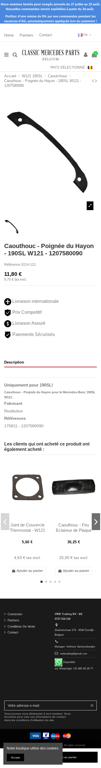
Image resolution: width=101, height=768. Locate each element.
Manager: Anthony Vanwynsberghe (75, 646)
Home (9, 35)
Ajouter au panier (30, 571)
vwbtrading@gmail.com (73, 653)
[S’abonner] (92, 705)
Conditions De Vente (21, 626)
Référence (12, 265)
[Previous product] (93, 81)
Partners (27, 35)
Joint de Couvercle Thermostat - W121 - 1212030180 (27, 530)
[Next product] (96, 81)
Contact (45, 35)
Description (14, 362)
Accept (15, 757)
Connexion (15, 614)
